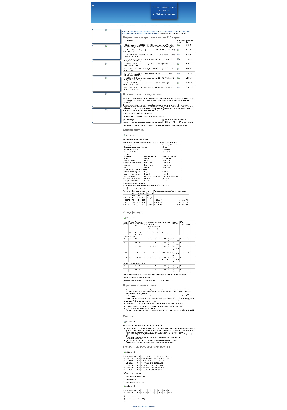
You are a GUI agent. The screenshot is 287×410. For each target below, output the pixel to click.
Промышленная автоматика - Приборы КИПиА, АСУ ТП (106, 112)
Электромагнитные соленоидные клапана (106, 81)
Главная (125, 31)
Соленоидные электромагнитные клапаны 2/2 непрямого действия (155, 32)
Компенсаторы (106, 96)
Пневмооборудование (106, 32)
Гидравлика (106, 48)
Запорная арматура (106, 66)
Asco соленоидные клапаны (168, 31)
